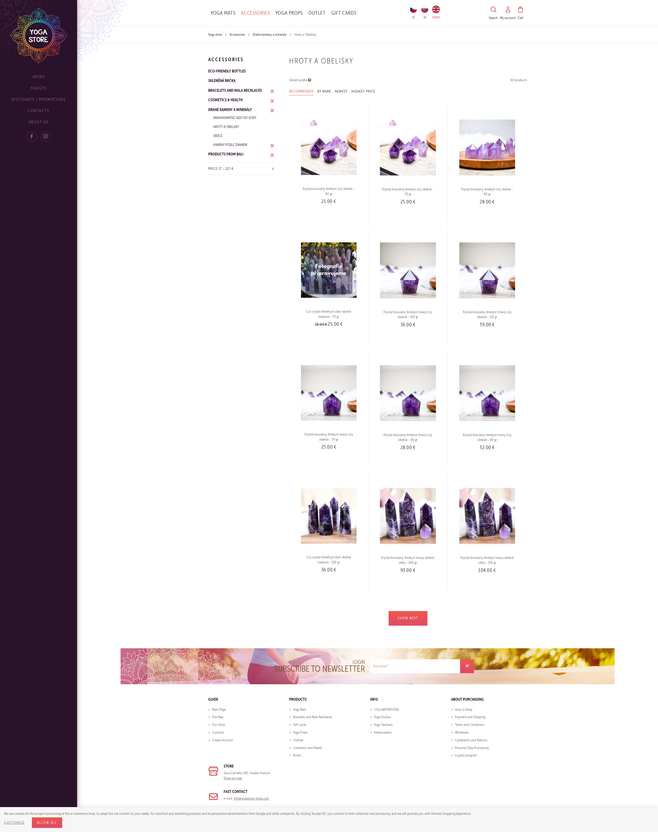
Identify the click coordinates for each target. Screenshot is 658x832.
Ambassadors (383, 732)
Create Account (222, 740)
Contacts (38, 110)
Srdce (217, 136)
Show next (408, 618)
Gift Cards (299, 725)
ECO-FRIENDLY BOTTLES (227, 70)
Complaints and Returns (471, 740)
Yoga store (215, 34)
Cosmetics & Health (225, 99)
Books (297, 755)
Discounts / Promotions (39, 99)
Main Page (219, 709)
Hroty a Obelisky (226, 127)
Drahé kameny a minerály (270, 34)
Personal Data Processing (472, 748)
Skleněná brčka (221, 80)
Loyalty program (466, 755)
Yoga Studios (382, 717)
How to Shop (463, 709)
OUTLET (317, 13)
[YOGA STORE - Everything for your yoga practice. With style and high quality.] (39, 35)
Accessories (255, 13)
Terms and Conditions (470, 725)
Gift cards (344, 13)
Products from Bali (225, 153)
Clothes (298, 740)
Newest (341, 91)
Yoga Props (289, 13)
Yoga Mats (223, 13)
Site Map (217, 717)
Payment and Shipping (470, 717)
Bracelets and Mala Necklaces (235, 90)
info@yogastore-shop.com (251, 798)
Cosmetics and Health (307, 748)
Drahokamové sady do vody (234, 118)
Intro (38, 76)
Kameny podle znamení (230, 145)
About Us (39, 121)
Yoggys (39, 88)
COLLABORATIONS (386, 709)
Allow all (47, 822)
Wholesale (462, 732)
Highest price (363, 91)
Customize (14, 822)
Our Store (218, 725)
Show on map (233, 778)
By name (324, 91)
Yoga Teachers (383, 725)
